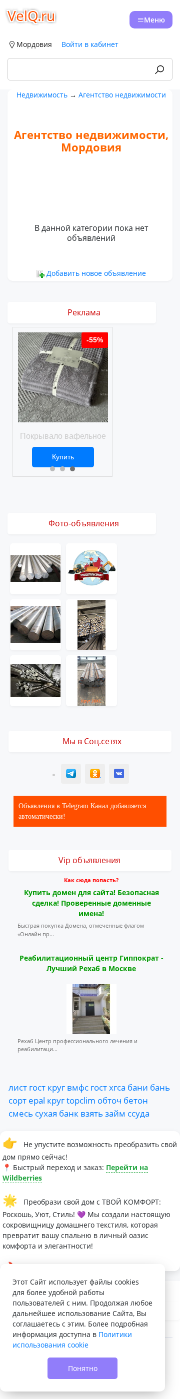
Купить (63, 457)
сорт (17, 1100)
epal (36, 1100)
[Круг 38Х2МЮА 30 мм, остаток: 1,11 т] (92, 624)
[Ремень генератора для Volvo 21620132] (92, 568)
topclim (81, 1100)
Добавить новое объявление (96, 273)
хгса (117, 1087)
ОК (96, 775)
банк (68, 1113)
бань (160, 1087)
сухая (46, 1113)
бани (138, 1087)
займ (115, 1113)
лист (17, 1087)
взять (91, 1113)
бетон (136, 1100)
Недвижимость (42, 94)
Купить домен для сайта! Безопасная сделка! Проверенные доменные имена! (91, 903)
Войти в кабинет (90, 44)
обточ (110, 1100)
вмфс (77, 1087)
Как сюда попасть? (91, 880)
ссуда (139, 1113)
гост (37, 1087)
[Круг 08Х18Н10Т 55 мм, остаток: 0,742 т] (36, 624)
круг (56, 1087)
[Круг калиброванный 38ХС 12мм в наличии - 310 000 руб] (92, 680)
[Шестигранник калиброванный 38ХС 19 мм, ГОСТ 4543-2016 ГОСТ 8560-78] (36, 568)
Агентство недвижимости (122, 94)
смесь (20, 1113)
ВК (119, 775)
